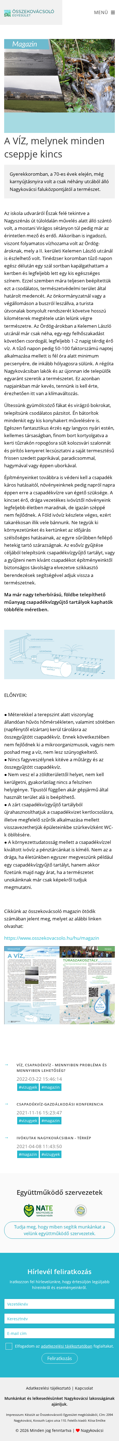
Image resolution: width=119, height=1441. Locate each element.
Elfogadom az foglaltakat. (64, 1346)
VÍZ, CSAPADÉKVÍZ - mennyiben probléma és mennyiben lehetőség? (62, 1067)
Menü (101, 12)
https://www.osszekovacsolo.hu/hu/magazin (51, 938)
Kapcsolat (84, 1388)
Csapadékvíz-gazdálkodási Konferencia (60, 1104)
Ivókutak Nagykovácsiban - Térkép (54, 1137)
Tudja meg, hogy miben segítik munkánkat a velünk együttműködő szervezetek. (59, 1230)
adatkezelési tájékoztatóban (66, 1346)
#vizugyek (28, 1087)
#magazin (51, 1087)
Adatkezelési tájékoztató (48, 1388)
